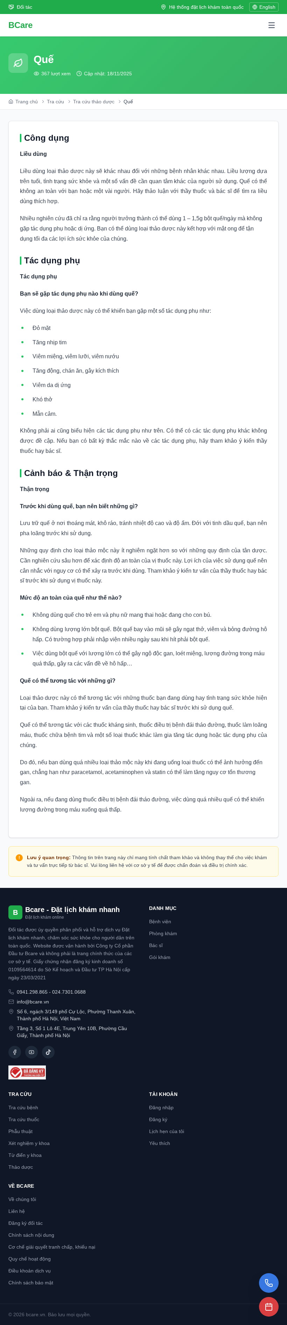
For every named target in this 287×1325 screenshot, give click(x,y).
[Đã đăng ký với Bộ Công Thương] (73, 1072)
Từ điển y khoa (25, 1155)
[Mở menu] (272, 25)
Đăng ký (158, 1119)
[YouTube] (31, 1052)
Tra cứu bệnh (23, 1107)
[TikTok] (48, 1052)
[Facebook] (14, 1052)
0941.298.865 (32, 992)
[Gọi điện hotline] (269, 1283)
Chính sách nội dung (31, 1235)
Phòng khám (163, 933)
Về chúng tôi (22, 1199)
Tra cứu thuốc (23, 1119)
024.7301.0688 (69, 992)
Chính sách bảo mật (30, 1282)
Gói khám (159, 957)
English (267, 7)
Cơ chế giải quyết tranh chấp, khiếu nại (51, 1247)
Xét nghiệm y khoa (29, 1143)
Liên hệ (16, 1211)
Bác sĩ (156, 945)
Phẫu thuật (20, 1131)
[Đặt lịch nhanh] (269, 1307)
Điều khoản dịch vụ (29, 1271)
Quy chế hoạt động (29, 1259)
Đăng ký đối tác (25, 1223)
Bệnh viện (160, 921)
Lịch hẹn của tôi (166, 1131)
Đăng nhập (161, 1107)
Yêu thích (159, 1143)
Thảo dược (20, 1167)
